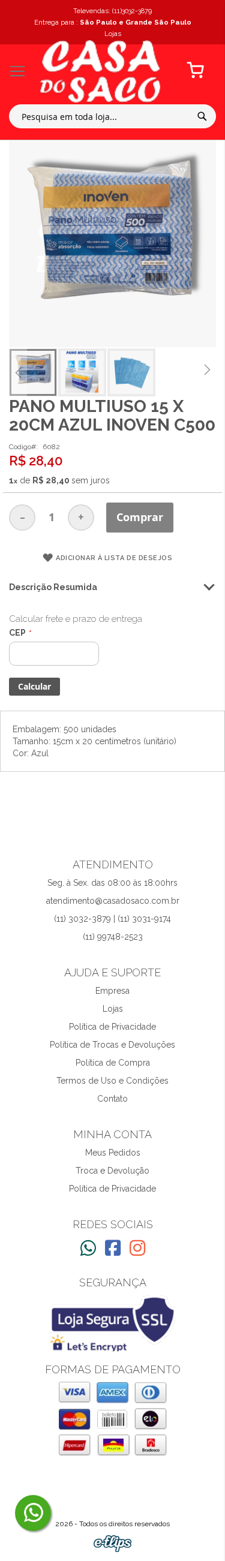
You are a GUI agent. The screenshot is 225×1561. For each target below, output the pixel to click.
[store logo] (100, 71)
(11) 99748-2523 (113, 937)
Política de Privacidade (112, 1026)
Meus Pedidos (112, 1152)
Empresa (112, 990)
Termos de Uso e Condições (112, 1080)
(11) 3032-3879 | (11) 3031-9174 (112, 919)
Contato (112, 1098)
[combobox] (112, 116)
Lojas (113, 1008)
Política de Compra (113, 1062)
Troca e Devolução (112, 1170)
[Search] (202, 116)
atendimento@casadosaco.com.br (112, 901)
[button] (18, 372)
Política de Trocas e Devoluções (112, 1044)
